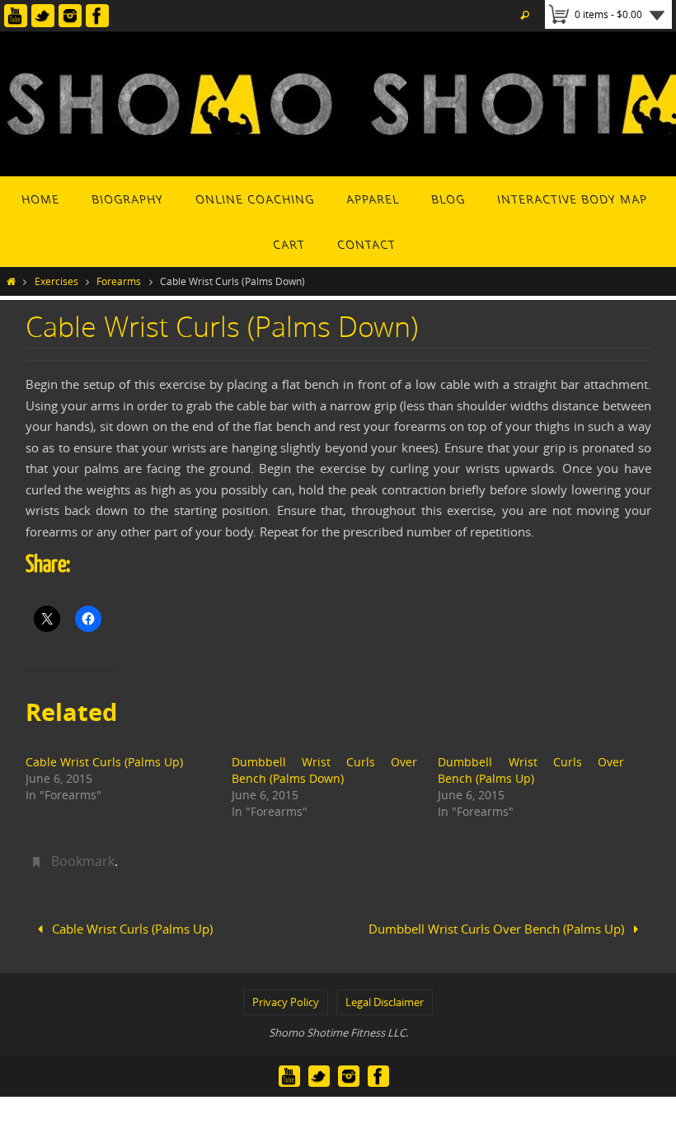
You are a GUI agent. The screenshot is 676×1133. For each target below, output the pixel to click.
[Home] (11, 281)
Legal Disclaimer (384, 997)
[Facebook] (97, 15)
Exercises (56, 281)
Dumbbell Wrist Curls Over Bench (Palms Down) (324, 770)
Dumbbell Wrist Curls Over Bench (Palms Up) (530, 770)
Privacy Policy (285, 997)
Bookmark (83, 861)
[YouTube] (15, 15)
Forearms (118, 281)
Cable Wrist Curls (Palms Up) (104, 762)
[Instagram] (70, 15)
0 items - (608, 14)
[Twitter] (42, 15)
